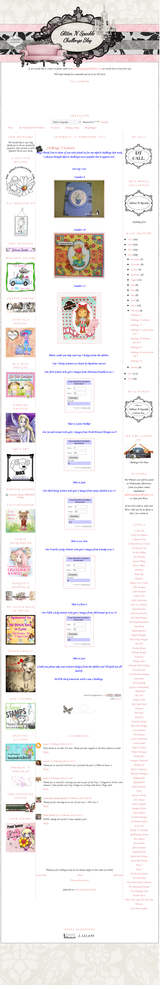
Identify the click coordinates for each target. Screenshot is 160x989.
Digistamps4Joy (139, 630)
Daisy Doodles (138, 609)
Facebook (54, 127)
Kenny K (139, 717)
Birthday (139, 570)
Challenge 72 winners (139, 320)
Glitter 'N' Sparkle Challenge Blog (77, 36)
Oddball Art (139, 765)
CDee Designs (139, 587)
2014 (130, 255)
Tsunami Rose (139, 895)
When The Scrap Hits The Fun (139, 899)
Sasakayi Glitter (139, 808)
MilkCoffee (139, 756)
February (135, 310)
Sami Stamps (139, 799)
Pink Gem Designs (139, 773)
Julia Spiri (139, 712)
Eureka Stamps (139, 648)
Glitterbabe (139, 678)
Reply (45, 752)
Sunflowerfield (139, 852)
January (134, 367)
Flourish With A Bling (138, 665)
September (136, 274)
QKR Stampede (139, 786)
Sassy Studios (139, 812)
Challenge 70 (136, 361)
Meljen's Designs (138, 752)
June (133, 290)
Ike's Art (139, 695)
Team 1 (139, 865)
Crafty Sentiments (139, 600)
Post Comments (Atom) (85, 889)
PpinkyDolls (138, 782)
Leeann (46, 761)
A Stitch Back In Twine (139, 543)
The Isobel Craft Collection (139, 882)
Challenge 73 (136, 315)
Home (10, 127)
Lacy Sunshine (138, 730)
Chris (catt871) (50, 815)
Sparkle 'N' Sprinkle (139, 830)
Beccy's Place (139, 565)
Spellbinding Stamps (139, 834)
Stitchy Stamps (139, 847)
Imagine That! (139, 699)
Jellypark (139, 708)
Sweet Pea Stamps (139, 860)
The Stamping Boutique (138, 886)
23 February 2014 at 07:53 (61, 744)
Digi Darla (139, 626)
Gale (45, 778)
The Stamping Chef (139, 891)
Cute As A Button (139, 604)
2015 (130, 249)
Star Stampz (138, 839)
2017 (130, 239)
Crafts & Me (139, 596)
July (133, 285)
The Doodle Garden (139, 873)
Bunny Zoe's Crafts (139, 583)
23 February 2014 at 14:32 (63, 761)
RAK (138, 791)
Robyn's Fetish (139, 795)
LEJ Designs (139, 734)
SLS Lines (139, 826)
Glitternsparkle (139, 683)
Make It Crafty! (139, 747)
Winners (118, 699)
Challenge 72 (136, 325)
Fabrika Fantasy (139, 652)
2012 (130, 379)
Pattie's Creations (139, 769)
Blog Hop (138, 574)
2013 (130, 373)
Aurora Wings (138, 561)
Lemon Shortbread (139, 739)
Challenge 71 (136, 347)
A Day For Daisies (138, 535)
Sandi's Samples (139, 804)
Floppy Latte (139, 661)
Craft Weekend (139, 591)
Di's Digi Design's (139, 617)
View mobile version (79, 880)
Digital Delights (139, 635)
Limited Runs (139, 743)
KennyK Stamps (139, 721)
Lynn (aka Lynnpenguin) (54, 798)
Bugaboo (139, 578)
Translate (104, 122)
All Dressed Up (139, 548)
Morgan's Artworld (139, 760)
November (136, 264)
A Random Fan (139, 539)
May (133, 295)
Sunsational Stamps (139, 856)
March (134, 305)
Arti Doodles (139, 557)
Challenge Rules (72, 127)
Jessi (45, 744)
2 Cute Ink (139, 530)
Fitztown (138, 657)
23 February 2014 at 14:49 (60, 778)
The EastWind (139, 878)
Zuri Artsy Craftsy (138, 908)
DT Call (139, 644)
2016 (130, 244)
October (134, 269)
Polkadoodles (139, 778)
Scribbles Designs (139, 817)
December (135, 259)
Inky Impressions (138, 704)
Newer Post (41, 875)
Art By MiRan (139, 552)
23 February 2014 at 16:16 (79, 798)
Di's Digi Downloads (138, 622)
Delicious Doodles (139, 613)
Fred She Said (138, 670)
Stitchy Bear (139, 843)
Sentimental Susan (139, 821)
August (134, 280)
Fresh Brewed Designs (139, 674)
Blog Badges (90, 127)
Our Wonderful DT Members (32, 127)
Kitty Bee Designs (139, 726)
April (133, 300)
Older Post (118, 875)
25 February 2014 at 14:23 (70, 815)
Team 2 (139, 869)
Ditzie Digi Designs (139, 639)
